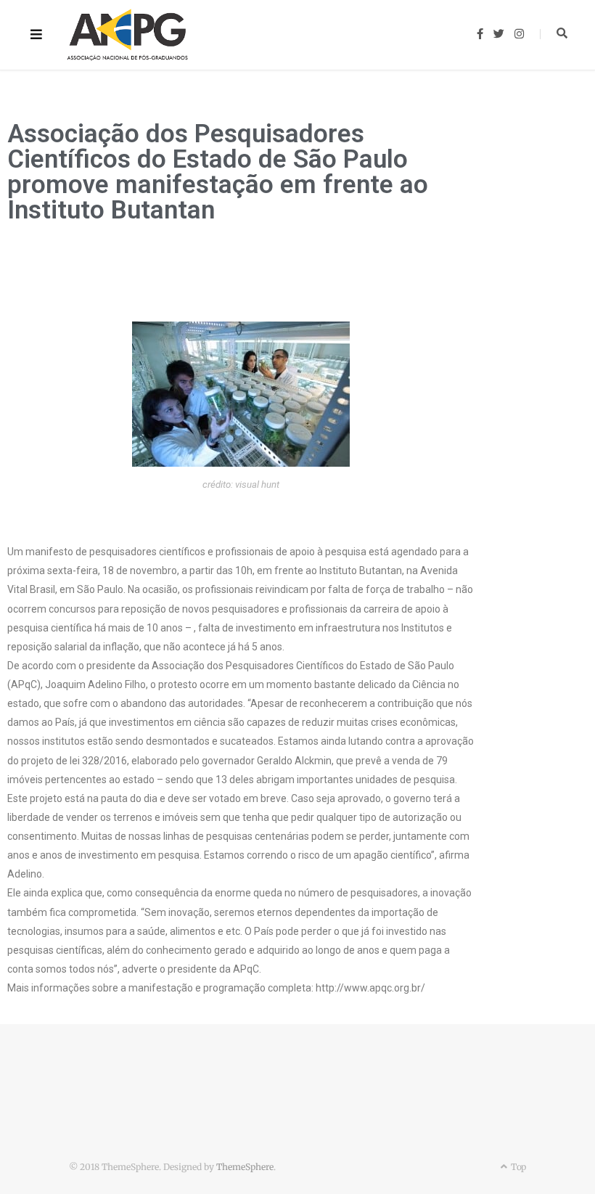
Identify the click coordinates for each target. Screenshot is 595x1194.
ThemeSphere (245, 1166)
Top (517, 1166)
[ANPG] (127, 35)
